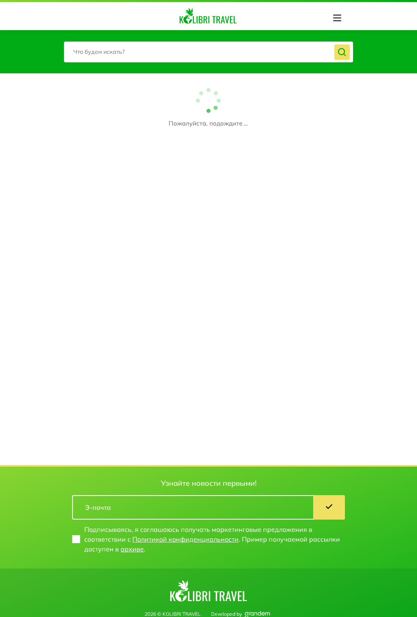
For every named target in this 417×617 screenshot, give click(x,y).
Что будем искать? (99, 51)
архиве (132, 549)
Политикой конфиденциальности (185, 539)
